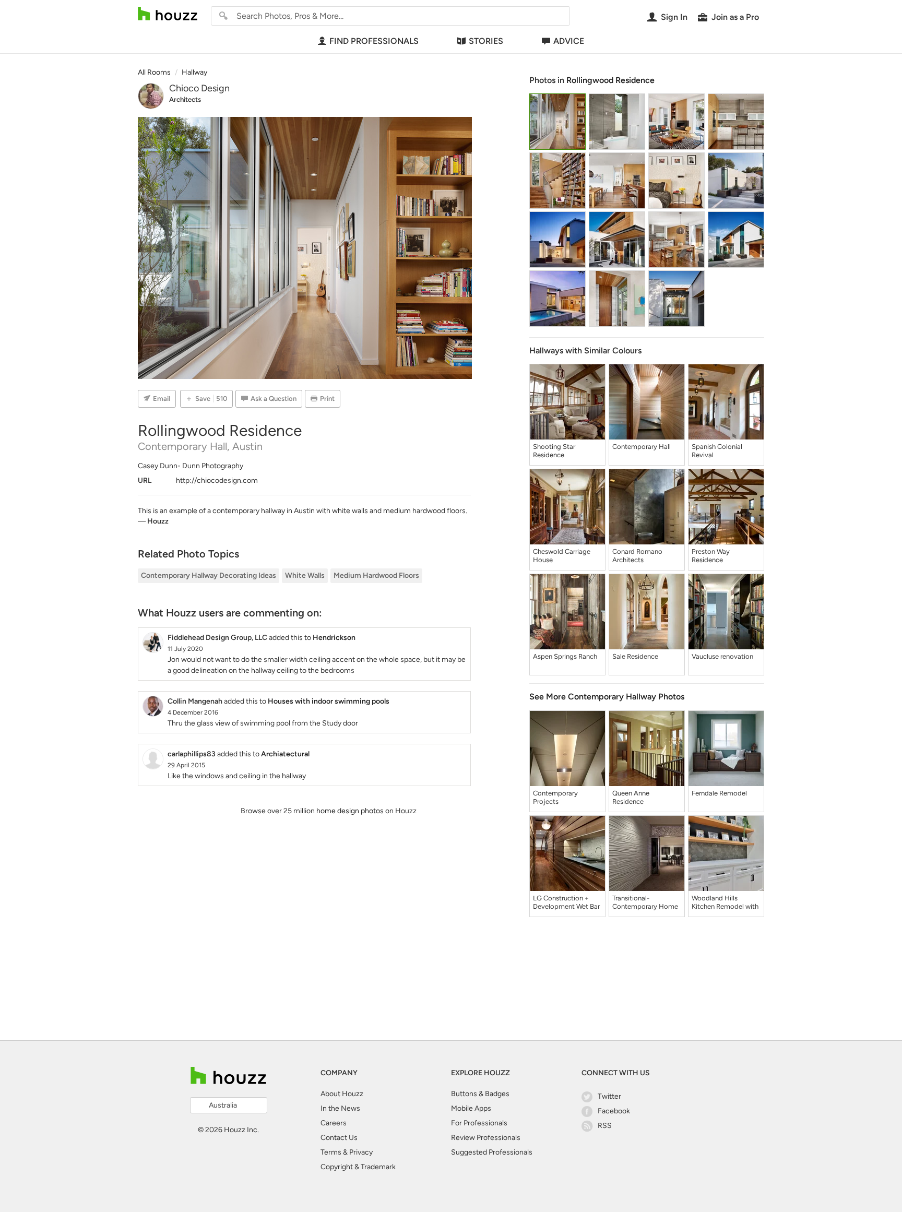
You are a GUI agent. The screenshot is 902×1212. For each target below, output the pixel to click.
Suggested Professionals (491, 1152)
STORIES (486, 41)
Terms (331, 1152)
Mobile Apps (471, 1108)
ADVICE (568, 41)
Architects (185, 99)
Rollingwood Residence (610, 80)
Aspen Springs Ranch (565, 656)
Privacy (361, 1152)
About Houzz (342, 1093)
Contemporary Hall (641, 446)
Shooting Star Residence (554, 451)
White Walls (305, 575)
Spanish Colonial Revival (717, 451)
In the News (340, 1108)
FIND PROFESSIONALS (374, 41)
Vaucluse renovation (722, 656)
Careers (334, 1123)
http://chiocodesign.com (217, 480)
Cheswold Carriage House (561, 556)
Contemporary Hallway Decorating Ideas (208, 575)
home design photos (350, 810)
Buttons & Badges (480, 1093)
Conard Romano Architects (637, 556)
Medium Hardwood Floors (376, 575)
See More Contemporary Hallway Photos (606, 697)
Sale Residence (635, 656)
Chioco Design (199, 88)
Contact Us (339, 1137)
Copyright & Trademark (358, 1166)
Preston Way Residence (711, 556)
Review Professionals (485, 1137)
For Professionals (479, 1123)
